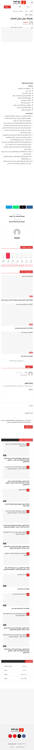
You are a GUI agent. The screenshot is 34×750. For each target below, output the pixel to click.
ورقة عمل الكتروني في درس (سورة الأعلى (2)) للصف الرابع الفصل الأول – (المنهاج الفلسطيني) (16, 568)
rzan (26, 372)
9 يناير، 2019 (25, 24)
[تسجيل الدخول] (2, 2)
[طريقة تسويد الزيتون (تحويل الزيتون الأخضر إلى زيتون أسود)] (17, 286)
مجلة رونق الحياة (12, 744)
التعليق (30, 389)
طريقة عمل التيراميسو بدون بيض (24, 328)
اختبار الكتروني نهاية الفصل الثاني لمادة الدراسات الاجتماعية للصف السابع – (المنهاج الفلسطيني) (17, 483)
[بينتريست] (14, 7)
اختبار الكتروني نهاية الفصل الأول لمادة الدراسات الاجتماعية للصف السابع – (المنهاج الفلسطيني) (16, 526)
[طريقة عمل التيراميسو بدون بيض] (17, 314)
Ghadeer (25, 22)
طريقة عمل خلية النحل (27, 356)
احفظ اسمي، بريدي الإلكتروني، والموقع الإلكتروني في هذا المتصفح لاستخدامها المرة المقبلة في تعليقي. (16, 421)
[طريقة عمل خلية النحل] (17, 342)
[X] (20, 7)
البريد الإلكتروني (28, 413)
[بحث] (6, 2)
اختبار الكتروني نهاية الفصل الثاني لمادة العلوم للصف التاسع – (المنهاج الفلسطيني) (16, 547)
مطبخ (27, 15)
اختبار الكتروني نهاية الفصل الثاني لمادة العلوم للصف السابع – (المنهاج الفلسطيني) (16, 629)
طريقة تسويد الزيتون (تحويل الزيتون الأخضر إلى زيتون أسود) (17, 300)
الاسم (31, 405)
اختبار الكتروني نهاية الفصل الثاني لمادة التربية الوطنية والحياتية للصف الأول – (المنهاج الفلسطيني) (16, 651)
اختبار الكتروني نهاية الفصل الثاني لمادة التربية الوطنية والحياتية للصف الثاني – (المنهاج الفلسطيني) (16, 460)
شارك (6, 7)
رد (25, 377)
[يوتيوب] (17, 7)
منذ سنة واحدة (19, 373)
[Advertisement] (17, 62)
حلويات (31, 15)
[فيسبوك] (23, 7)
